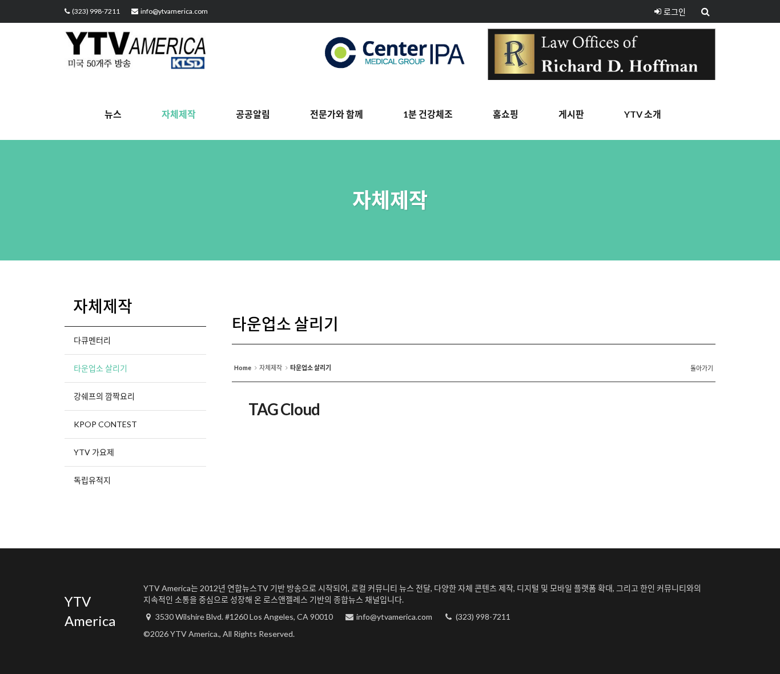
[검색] (706, 11)
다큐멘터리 (92, 340)
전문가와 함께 (336, 114)
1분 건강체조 (428, 114)
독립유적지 (92, 480)
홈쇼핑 (505, 114)
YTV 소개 (642, 114)
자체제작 (179, 114)
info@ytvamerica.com (174, 11)
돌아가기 (701, 368)
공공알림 (253, 114)
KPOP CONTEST (105, 424)
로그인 (675, 12)
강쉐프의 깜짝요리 (104, 396)
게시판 (571, 114)
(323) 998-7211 (96, 11)
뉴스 (113, 114)
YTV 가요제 (94, 452)
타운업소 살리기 (100, 368)
